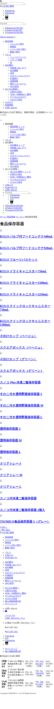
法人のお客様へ (12, 89)
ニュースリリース (18, 57)
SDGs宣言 (14, 86)
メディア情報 (16, 60)
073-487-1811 (12, 632)
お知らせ (9, 185)
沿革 (12, 73)
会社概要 (14, 70)
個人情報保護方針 (13, 601)
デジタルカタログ (18, 97)
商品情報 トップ (17, 127)
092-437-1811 (39, 683)
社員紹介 (14, 78)
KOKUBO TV (11, 187)
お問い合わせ (11, 108)
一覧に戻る (5, 530)
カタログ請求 (16, 100)
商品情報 (9, 41)
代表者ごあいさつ (18, 68)
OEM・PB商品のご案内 (20, 94)
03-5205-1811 (39, 672)
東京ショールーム (18, 84)
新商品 (13, 47)
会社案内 (9, 65)
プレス (8, 55)
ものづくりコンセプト (20, 76)
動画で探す (15, 52)
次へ (5, 527)
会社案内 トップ (17, 145)
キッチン (20, 217)
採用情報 (14, 81)
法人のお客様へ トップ (20, 172)
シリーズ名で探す (18, 49)
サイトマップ (11, 604)
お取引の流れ (16, 92)
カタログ (9, 102)
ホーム (3, 217)
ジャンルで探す (17, 44)
